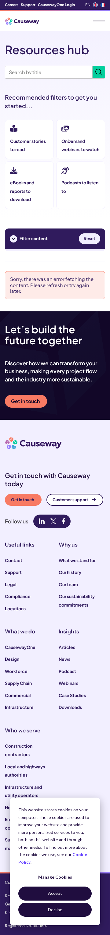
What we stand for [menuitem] (77, 560)
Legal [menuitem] (10, 584)
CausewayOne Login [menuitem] (56, 4)
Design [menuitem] (12, 659)
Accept (55, 893)
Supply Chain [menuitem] (18, 683)
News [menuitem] (64, 659)
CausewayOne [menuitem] (20, 647)
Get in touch (25, 401)
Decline (55, 909)
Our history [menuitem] (70, 572)
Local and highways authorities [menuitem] (25, 771)
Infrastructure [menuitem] (19, 707)
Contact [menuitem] (13, 560)
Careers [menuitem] (11, 4)
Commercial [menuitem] (18, 695)
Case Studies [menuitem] (72, 695)
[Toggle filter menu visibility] (13, 239)
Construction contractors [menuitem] (18, 750)
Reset (89, 238)
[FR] (102, 4)
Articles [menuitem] (67, 647)
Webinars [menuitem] (68, 683)
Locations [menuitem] (15, 608)
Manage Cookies (55, 877)
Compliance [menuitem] (18, 596)
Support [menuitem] (28, 4)
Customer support (70, 499)
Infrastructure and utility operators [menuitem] (23, 791)
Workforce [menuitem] (16, 671)
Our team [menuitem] (68, 584)
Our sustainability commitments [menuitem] (77, 600)
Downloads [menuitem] (70, 707)
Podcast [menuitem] (67, 671)
